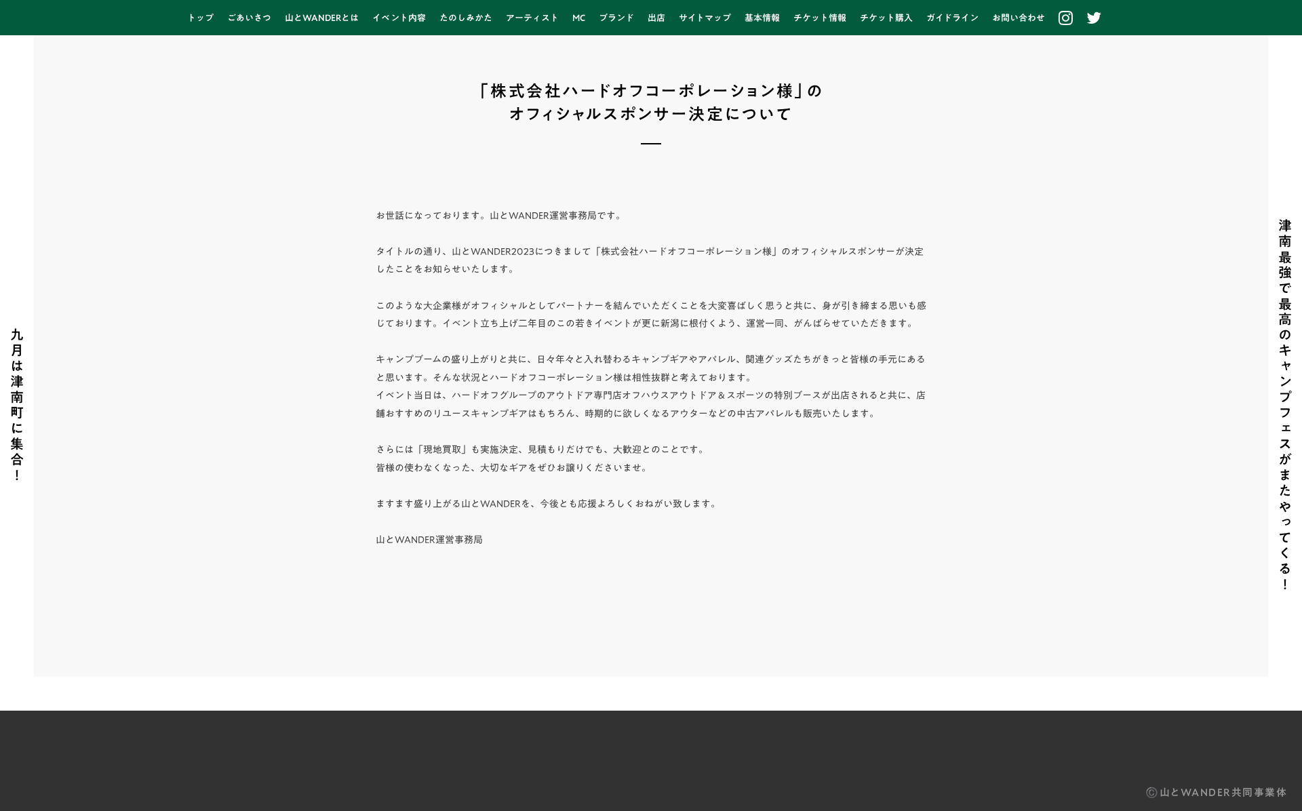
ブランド (616, 18)
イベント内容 (399, 18)
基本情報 (762, 18)
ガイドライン (952, 18)
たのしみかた (465, 18)
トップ (200, 18)
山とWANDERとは (322, 18)
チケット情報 (819, 18)
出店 (656, 18)
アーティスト (532, 18)
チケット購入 (886, 18)
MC (578, 18)
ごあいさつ (249, 18)
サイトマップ (705, 18)
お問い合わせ (1018, 18)
